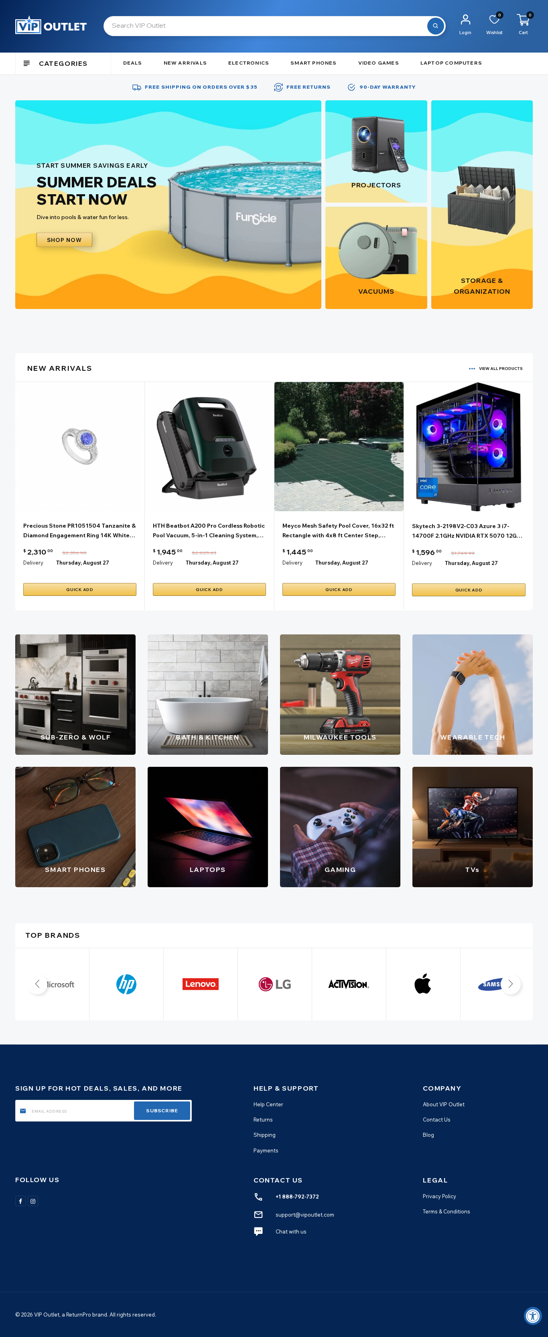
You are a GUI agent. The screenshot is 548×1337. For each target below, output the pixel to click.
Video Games (378, 63)
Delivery (33, 562)
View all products (501, 368)
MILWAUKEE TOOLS (340, 737)
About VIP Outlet (444, 1104)
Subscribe (162, 1110)
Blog (428, 1135)
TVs (472, 870)
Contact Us (437, 1119)
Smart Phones (313, 63)
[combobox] (275, 26)
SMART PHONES (75, 870)
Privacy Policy (439, 1196)
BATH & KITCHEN (207, 737)
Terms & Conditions (446, 1211)
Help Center (268, 1104)
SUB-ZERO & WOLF (76, 737)
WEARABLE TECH (472, 737)
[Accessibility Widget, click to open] (533, 1316)
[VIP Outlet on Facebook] (20, 1201)
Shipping (265, 1135)
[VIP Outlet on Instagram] (33, 1201)
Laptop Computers (451, 63)
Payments (266, 1150)
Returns (263, 1119)
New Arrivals (185, 63)
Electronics (248, 63)
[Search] (435, 26)
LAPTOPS (208, 870)
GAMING (340, 870)
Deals (132, 63)
